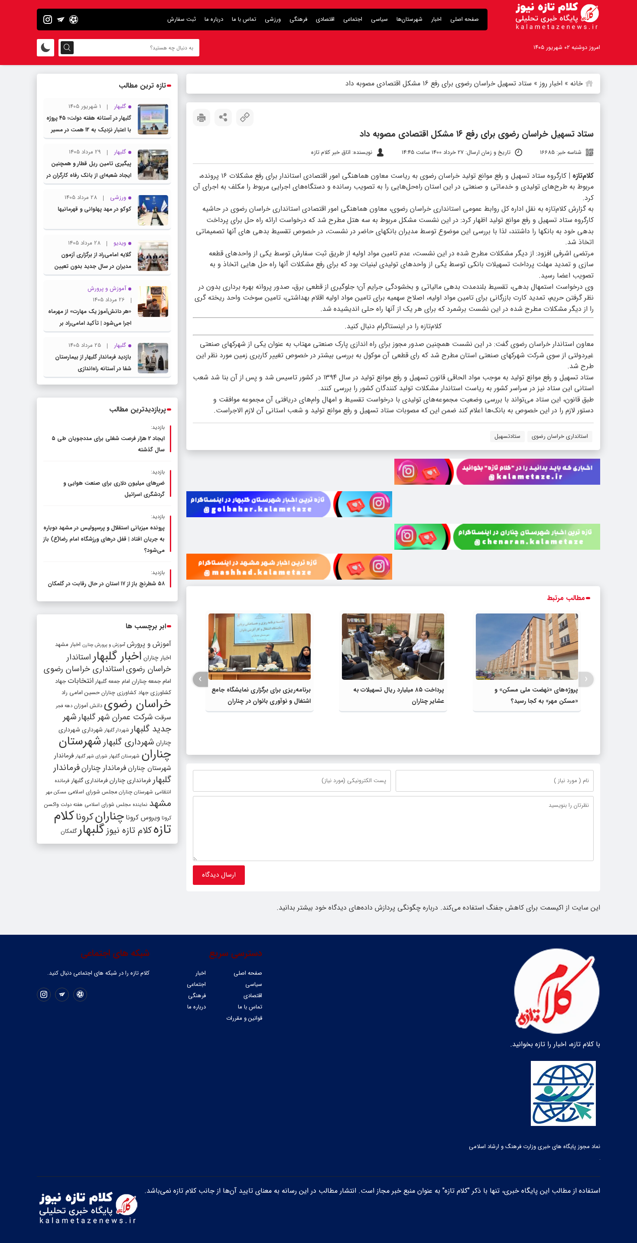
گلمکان (69, 831)
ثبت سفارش (181, 19)
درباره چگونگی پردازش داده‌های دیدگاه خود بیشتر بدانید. (357, 907)
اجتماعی (352, 19)
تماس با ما (244, 19)
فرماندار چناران (103, 768)
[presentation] (586, 679)
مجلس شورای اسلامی (92, 792)
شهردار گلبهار (116, 730)
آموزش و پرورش (149, 644)
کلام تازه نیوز (129, 831)
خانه (576, 83)
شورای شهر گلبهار (91, 756)
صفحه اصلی (464, 19)
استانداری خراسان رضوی (560, 436)
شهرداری (92, 729)
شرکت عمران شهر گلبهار (115, 717)
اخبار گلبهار (117, 656)
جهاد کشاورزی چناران (125, 692)
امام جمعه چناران (151, 681)
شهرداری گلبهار (128, 742)
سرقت (162, 717)
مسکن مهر (56, 792)
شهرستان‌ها (409, 19)
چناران (109, 816)
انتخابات (81, 681)
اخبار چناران (157, 657)
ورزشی (273, 19)
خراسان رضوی (137, 704)
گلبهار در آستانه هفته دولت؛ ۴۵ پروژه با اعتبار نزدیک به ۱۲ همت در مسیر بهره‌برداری (88, 130)
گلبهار (91, 829)
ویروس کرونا (143, 817)
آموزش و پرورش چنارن (103, 645)
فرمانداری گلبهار (89, 780)
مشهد (160, 803)
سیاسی (379, 19)
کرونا (84, 817)
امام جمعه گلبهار (112, 681)
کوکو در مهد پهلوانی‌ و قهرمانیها (94, 209)
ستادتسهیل (507, 436)
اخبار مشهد (68, 644)
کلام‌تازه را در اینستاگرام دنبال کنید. (393, 326)
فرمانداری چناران (130, 780)
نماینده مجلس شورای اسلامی (115, 804)
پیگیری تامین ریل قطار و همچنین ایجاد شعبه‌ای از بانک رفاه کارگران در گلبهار (88, 175)
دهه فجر (64, 706)
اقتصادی (325, 19)
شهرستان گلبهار (124, 756)
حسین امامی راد (81, 692)
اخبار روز (551, 83)
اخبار (436, 19)
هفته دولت (72, 805)
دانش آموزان (88, 705)
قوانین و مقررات (244, 1018)
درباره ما (214, 19)
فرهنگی (298, 19)
